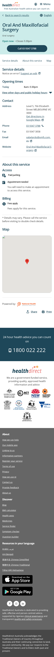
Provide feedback (10, 487)
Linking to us (8, 450)
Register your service (12, 461)
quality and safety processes (28, 619)
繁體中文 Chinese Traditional (16, 564)
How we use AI (9, 477)
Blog (4, 505)
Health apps (8, 515)
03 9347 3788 (33, 125)
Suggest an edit (29, 73)
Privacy (5, 471)
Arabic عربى (8, 549)
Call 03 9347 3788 (27, 48)
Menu (46, 4)
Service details (10, 60)
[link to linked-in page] (23, 603)
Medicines (7, 521)
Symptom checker (10, 531)
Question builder (10, 536)
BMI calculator (9, 510)
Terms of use (8, 466)
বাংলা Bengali (7, 554)
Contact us (7, 482)
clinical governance (33, 616)
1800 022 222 (29, 350)
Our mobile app (10, 445)
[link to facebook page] (9, 603)
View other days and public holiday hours (24, 92)
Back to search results (17, 15)
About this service (32, 60)
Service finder (9, 526)
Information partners (12, 455)
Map (49, 60)
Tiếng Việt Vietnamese (13, 570)
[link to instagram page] (16, 603)
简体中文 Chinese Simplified (15, 559)
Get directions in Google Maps (35, 118)
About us (6, 492)
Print (49, 311)
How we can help (10, 439)
